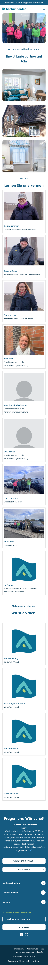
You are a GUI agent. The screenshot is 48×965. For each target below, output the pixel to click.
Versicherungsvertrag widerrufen (30, 952)
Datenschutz (32, 949)
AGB (42, 949)
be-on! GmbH (34, 961)
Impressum (19, 949)
